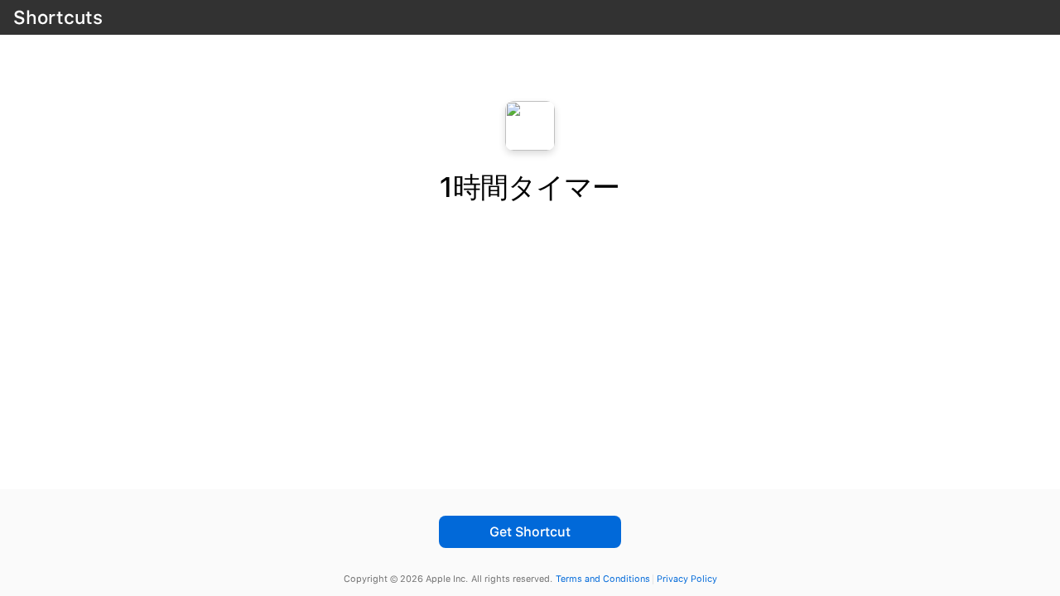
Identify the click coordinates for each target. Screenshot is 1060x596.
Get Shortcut (530, 532)
